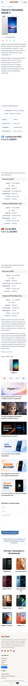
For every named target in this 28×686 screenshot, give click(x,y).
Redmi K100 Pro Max (21, 590)
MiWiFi (3, 662)
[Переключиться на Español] (5, 651)
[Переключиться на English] (2, 651)
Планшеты (4, 660)
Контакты (3, 678)
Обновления (4, 665)
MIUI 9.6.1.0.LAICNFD (15, 113)
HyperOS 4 (4, 667)
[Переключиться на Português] (8, 651)
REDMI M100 (7, 571)
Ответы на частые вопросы (8, 676)
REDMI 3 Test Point (6, 352)
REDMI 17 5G (21, 625)
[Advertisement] (14, 89)
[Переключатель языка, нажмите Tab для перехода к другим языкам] (25, 2)
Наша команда (5, 674)
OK (17, 683)
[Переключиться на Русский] (13, 651)
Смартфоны (4, 658)
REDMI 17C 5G (7, 608)
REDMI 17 (21, 608)
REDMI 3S (14, 372)
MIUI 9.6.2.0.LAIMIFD (18, 110)
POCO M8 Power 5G (21, 571)
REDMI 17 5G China (7, 625)
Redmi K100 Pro (7, 589)
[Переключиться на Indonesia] (11, 651)
